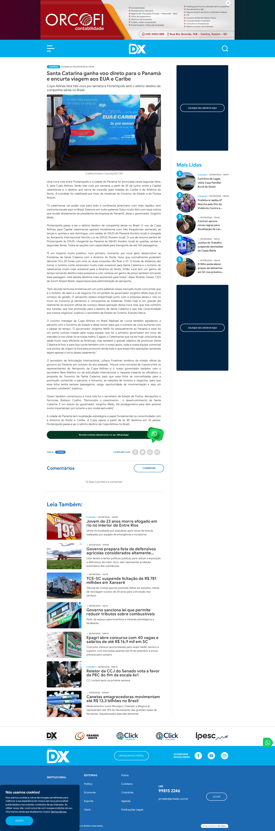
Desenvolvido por (214, 826)
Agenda (125, 801)
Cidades (53, 66)
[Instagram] (224, 755)
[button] (50, 48)
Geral (87, 809)
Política (88, 784)
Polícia (125, 775)
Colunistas (127, 792)
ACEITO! (19, 820)
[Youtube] (211, 755)
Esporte (88, 801)
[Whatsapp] (150, 452)
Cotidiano (127, 784)
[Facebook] (135, 452)
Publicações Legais (132, 809)
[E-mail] (157, 452)
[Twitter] (143, 452)
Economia (90, 792)
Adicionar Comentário (149, 469)
